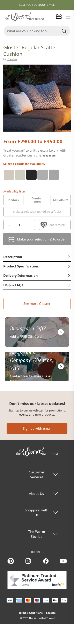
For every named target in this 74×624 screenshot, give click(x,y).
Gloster (12, 59)
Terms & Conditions (31, 613)
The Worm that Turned (41, 618)
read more (49, 155)
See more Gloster (37, 303)
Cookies (51, 613)
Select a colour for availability (24, 164)
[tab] (13, 200)
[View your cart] (59, 16)
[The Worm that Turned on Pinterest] (10, 561)
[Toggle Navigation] (68, 16)
